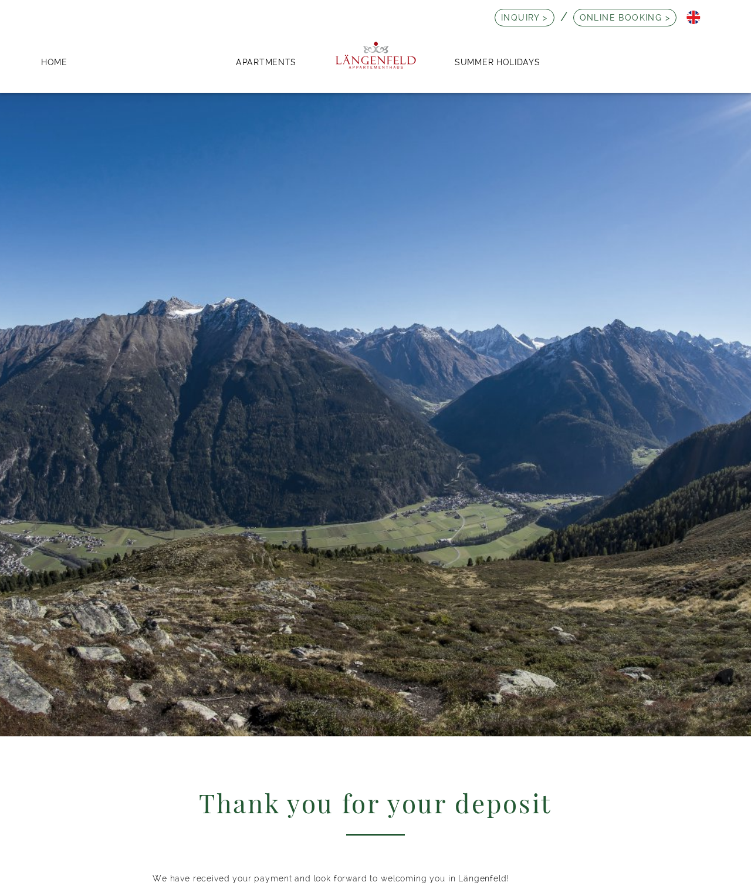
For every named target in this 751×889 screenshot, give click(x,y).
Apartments (266, 62)
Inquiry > (524, 17)
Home (54, 62)
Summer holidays (497, 62)
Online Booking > (625, 17)
